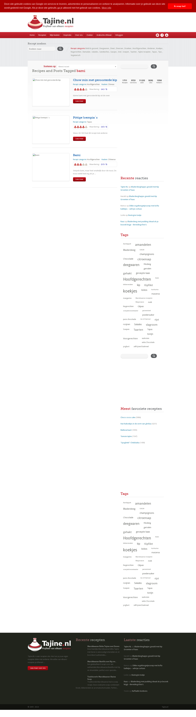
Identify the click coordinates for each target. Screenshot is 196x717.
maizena (155, 294)
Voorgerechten (130, 338)
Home (32, 35)
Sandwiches (104, 52)
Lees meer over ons (37, 668)
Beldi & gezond (92, 48)
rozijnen (126, 324)
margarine (127, 298)
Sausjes (113, 52)
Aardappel (127, 244)
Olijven (141, 306)
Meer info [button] (106, 8)
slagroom (151, 324)
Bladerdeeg (129, 250)
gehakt (127, 273)
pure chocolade (129, 319)
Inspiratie (67, 35)
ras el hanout (145, 319)
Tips (160, 52)
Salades (95, 52)
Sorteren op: (50, 66)
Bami (76, 155)
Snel (119, 52)
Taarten (133, 52)
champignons (147, 254)
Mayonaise (140, 302)
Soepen (126, 52)
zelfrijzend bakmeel (141, 347)
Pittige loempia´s (85, 117)
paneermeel (146, 311)
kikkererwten (128, 284)
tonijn (150, 334)
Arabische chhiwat (104, 35)
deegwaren (131, 265)
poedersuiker (148, 315)
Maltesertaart (126, 430)
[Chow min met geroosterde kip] (50, 92)
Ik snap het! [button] (180, 6)
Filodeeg (147, 264)
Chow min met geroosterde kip (95, 80)
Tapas (154, 52)
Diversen (119, 48)
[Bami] (50, 167)
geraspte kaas (143, 273)
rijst (157, 319)
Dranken (127, 48)
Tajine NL (124, 187)
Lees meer (79, 101)
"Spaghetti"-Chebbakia (130, 443)
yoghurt (126, 346)
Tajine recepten (144, 52)
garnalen (147, 268)
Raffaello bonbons (139, 691)
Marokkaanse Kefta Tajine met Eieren (103, 646)
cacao (142, 250)
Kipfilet (148, 285)
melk (150, 302)
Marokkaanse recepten (144, 298)
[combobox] (87, 67)
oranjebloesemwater (130, 311)
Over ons (79, 35)
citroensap (144, 259)
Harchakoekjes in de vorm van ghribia (136, 424)
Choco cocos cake (128, 417)
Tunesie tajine (126, 436)
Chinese (111, 84)
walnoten (145, 338)
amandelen (143, 245)
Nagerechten (76, 52)
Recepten (42, 35)
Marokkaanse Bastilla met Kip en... (102, 662)
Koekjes (159, 48)
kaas (157, 278)
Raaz (122, 221)
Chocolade (128, 259)
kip (138, 285)
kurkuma (154, 289)
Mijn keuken (55, 35)
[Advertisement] (142, 110)
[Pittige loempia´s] (50, 130)
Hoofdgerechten (139, 48)
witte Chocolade (148, 342)
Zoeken (90, 35)
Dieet (112, 48)
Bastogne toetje (134, 215)
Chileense (112, 160)
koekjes (130, 291)
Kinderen (151, 48)
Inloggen (119, 35)
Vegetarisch (75, 55)
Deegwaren (104, 48)
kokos (144, 290)
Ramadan (86, 52)
